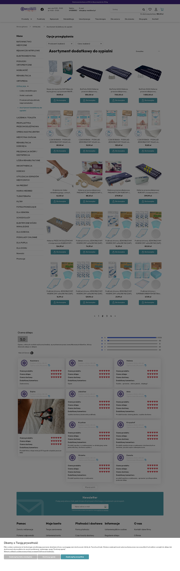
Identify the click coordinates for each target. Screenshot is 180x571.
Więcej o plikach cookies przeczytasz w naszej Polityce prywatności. (29, 551)
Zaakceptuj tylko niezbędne (20, 557)
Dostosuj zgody (49, 557)
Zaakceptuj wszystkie (75, 557)
